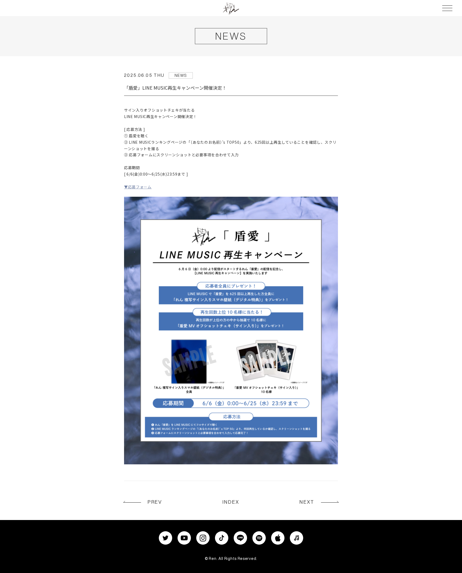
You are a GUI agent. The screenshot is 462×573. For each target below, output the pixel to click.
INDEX (231, 501)
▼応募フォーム (138, 186)
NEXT (306, 501)
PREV (155, 501)
